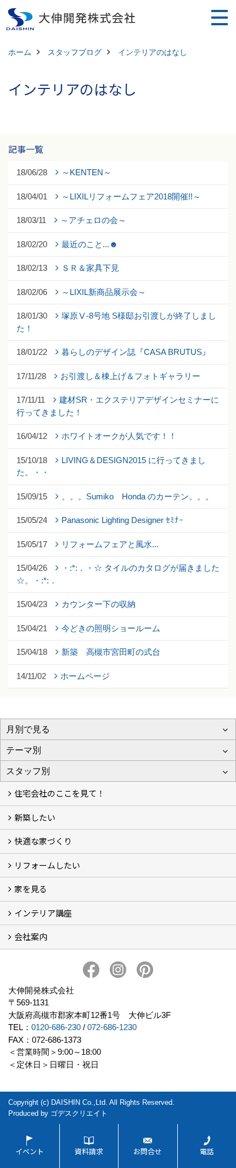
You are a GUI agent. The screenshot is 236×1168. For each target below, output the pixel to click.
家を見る (30, 888)
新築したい (34, 817)
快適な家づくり (43, 841)
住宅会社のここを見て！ (59, 793)
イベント (29, 1151)
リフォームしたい (47, 865)
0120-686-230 (56, 1027)
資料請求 (89, 1151)
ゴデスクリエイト (79, 1113)
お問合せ (147, 1151)
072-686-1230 (112, 1027)
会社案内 (30, 936)
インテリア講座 (43, 913)
